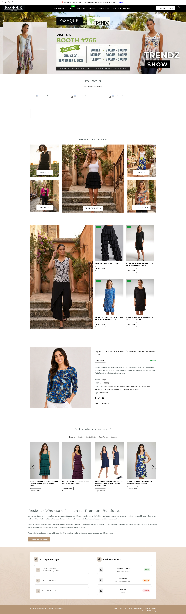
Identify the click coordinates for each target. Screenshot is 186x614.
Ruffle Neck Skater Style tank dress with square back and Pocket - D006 (109, 484)
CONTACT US (104, 8)
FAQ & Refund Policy (148, 611)
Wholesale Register (165, 8)
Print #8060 (114, 389)
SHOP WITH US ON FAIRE (123, 8)
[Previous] (33, 377)
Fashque (104, 380)
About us (123, 608)
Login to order (100, 268)
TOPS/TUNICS (134, 389)
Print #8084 (124, 389)
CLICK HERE (120, 2)
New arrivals (103, 393)
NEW (72, 7)
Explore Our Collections (39, 539)
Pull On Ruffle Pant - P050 (107, 263)
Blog (130, 608)
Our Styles (59, 8)
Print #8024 (105, 389)
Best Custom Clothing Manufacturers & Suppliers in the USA (124, 386)
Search (115, 608)
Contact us (138, 608)
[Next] (87, 377)
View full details (101, 403)
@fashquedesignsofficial (93, 86)
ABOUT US (81, 8)
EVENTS (92, 8)
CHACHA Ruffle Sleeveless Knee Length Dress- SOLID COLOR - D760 (44, 484)
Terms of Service (150, 608)
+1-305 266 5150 (50, 580)
